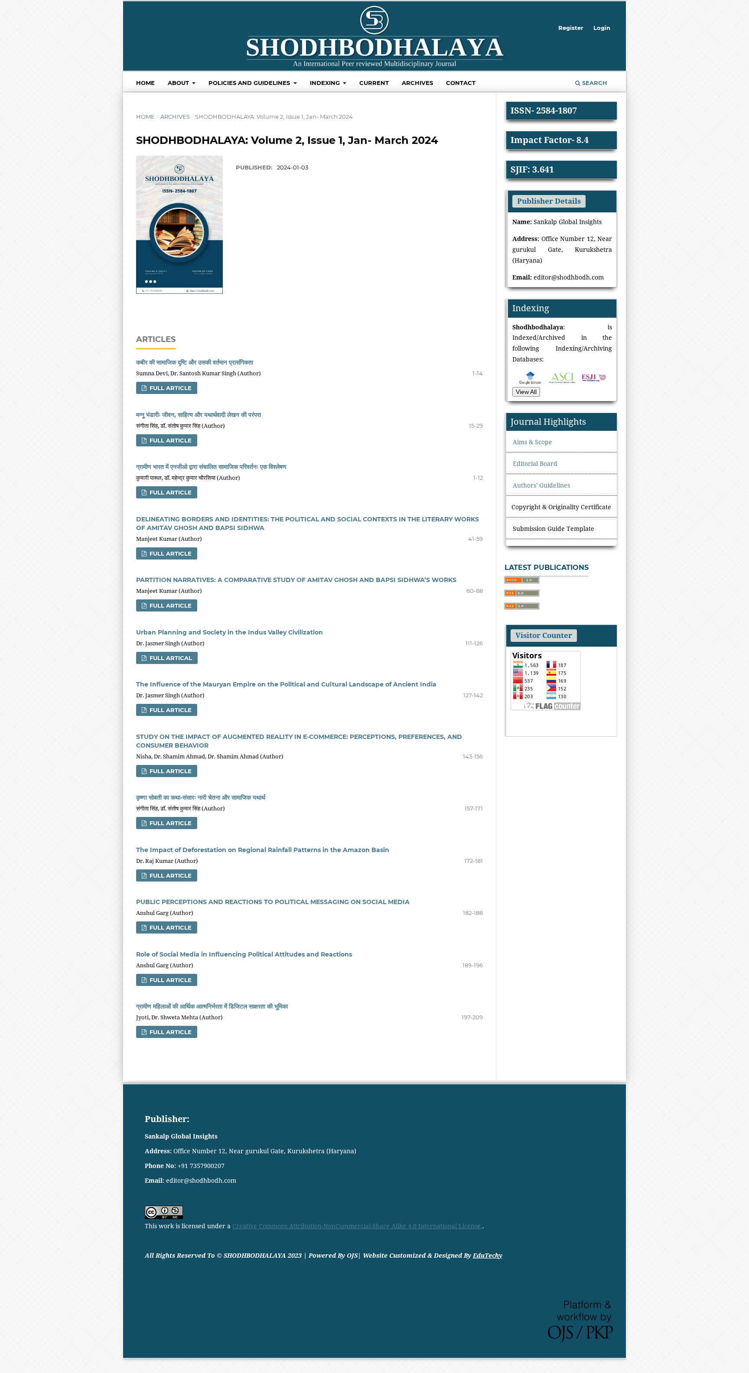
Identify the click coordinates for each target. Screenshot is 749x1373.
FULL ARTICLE (170, 709)
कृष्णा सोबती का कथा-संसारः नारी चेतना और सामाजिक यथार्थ (200, 797)
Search (593, 82)
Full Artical (170, 657)
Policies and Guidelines (250, 82)
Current (374, 82)
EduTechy (487, 1255)
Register (570, 27)
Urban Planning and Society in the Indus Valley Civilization (229, 632)
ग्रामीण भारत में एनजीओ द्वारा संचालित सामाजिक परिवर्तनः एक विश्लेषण (211, 467)
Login (601, 27)
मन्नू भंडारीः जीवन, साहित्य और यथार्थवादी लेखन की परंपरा (198, 415)
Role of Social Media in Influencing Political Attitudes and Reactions (244, 954)
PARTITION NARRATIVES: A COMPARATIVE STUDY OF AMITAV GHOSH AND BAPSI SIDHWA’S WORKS (296, 580)
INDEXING (326, 82)
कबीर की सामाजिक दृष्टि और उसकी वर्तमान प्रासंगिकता (194, 362)
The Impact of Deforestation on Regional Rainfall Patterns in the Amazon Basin (262, 850)
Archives (417, 82)
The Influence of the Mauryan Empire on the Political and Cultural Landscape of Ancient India (286, 684)
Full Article (170, 387)
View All (526, 391)
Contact (460, 82)
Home (145, 82)
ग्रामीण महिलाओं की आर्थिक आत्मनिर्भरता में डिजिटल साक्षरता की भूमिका (212, 1006)
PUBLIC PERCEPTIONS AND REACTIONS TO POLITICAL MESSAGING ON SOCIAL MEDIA (273, 902)
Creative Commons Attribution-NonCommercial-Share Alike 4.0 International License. (357, 1226)
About (179, 82)
